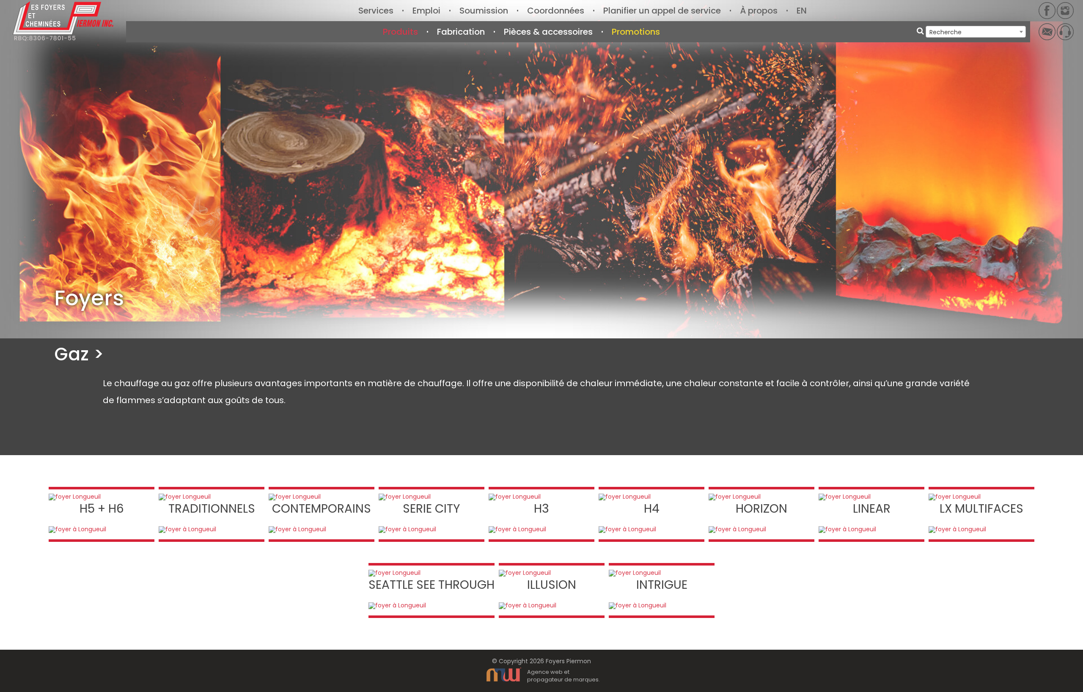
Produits (400, 31)
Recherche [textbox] (945, 32)
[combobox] (976, 32)
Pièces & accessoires (548, 31)
